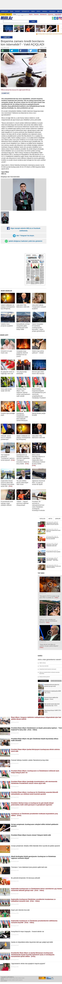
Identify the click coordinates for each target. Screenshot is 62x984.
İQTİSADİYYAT (25, 11)
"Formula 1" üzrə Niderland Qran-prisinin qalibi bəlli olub (29, 867)
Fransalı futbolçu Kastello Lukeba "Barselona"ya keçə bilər (30, 760)
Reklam (8, 14)
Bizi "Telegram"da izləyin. (25, 235)
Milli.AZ (6, 18)
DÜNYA (38, 11)
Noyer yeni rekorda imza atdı (20, 910)
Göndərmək (43, 680)
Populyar (42, 518)
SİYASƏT (17, 11)
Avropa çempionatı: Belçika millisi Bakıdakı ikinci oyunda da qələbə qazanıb (35, 846)
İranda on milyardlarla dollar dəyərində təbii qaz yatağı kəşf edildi (32, 942)
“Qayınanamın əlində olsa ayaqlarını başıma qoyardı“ (28, 963)
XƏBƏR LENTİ (4, 11)
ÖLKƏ (11, 11)
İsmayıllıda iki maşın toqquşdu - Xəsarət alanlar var (27, 931)
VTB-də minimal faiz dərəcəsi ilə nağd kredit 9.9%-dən (15, 90)
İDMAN (33, 11)
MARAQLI (44, 11)
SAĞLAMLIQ (52, 11)
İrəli (61, 28)
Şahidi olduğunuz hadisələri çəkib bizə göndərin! (25, 241)
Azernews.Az (43, 14)
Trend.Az (36, 14)
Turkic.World (58, 14)
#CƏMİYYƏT (5, 93)
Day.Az (30, 14)
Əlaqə (3, 14)
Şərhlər (57, 518)
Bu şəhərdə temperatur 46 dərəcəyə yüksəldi (25, 878)
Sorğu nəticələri (56, 680)
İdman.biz (50, 14)
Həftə (50, 518)
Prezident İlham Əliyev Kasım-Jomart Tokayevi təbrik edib (31, 835)
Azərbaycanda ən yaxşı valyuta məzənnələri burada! (50, 33)
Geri (1, 28)
